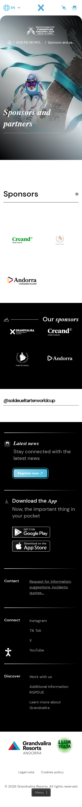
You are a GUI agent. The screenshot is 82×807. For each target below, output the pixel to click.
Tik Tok (35, 630)
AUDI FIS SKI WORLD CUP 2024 (38, 42)
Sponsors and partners (64, 42)
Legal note (26, 772)
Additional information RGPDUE (48, 689)
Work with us (40, 676)
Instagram (38, 620)
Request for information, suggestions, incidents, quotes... (50, 587)
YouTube (36, 650)
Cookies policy (52, 772)
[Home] (41, 7)
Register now (28, 473)
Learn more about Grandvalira (45, 705)
